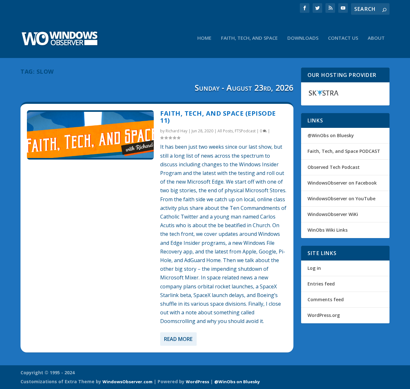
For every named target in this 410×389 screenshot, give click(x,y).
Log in (314, 268)
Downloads (302, 38)
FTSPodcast (245, 131)
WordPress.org (324, 315)
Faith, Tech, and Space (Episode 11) (218, 117)
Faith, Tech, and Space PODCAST (344, 151)
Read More (178, 339)
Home (204, 38)
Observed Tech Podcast (334, 167)
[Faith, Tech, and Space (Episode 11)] (90, 135)
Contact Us (343, 38)
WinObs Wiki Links (328, 230)
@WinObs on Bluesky (331, 135)
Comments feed (326, 299)
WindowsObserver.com (127, 382)
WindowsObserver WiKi (333, 214)
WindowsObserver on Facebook (342, 183)
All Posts (225, 131)
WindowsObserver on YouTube (341, 198)
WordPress (197, 382)
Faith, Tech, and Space (249, 38)
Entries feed (321, 284)
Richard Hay (176, 131)
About (376, 38)
